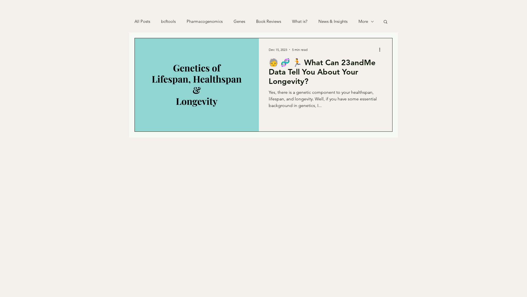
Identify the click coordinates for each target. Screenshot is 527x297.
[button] (385, 22)
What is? (299, 21)
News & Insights (332, 21)
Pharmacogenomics (205, 21)
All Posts (142, 21)
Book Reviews (268, 21)
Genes (239, 21)
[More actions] (381, 49)
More (363, 21)
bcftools (168, 21)
